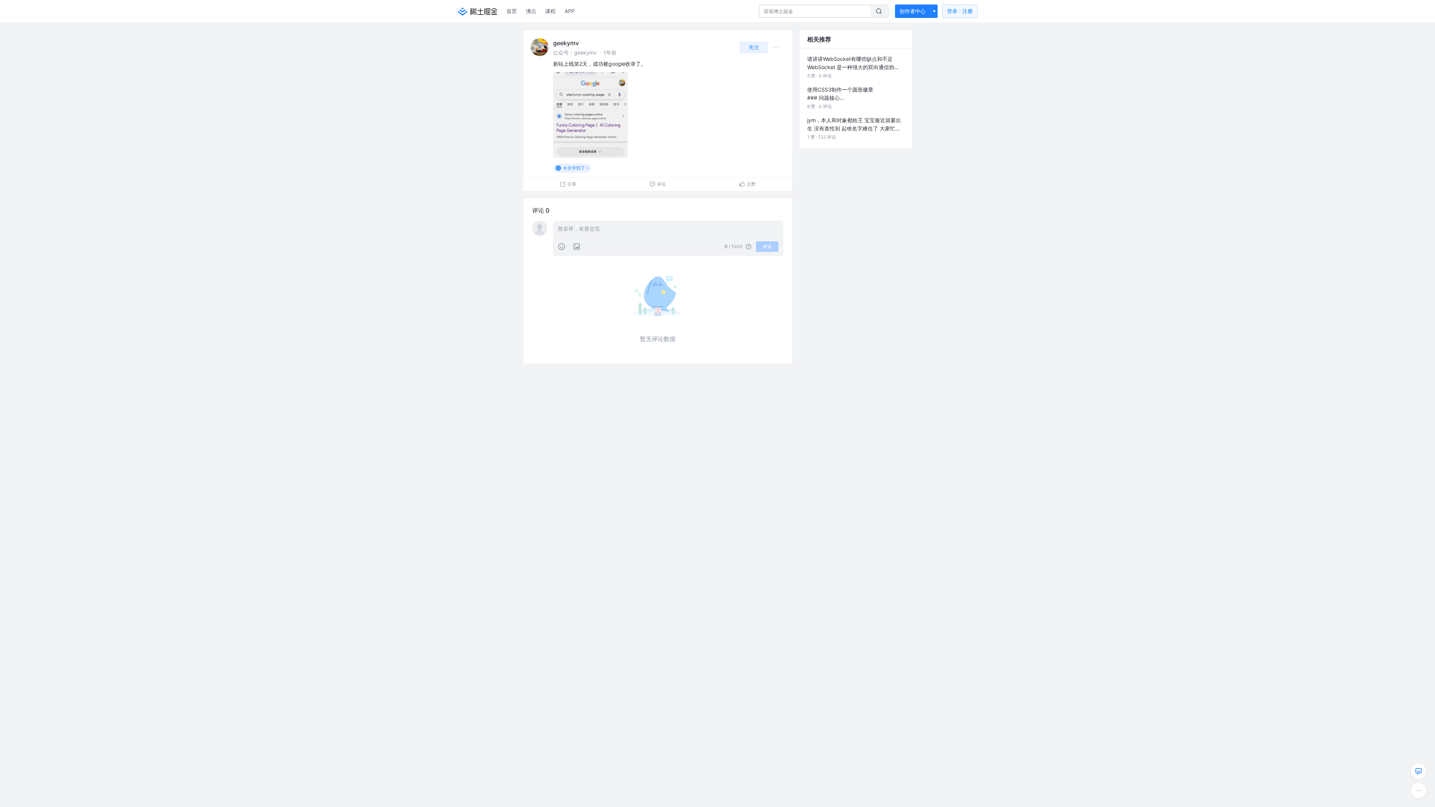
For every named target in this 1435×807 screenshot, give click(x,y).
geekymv (566, 43)
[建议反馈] (1418, 771)
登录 (960, 11)
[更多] (1418, 790)
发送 (767, 246)
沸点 (531, 11)
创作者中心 (912, 11)
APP (570, 11)
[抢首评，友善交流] (668, 229)
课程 (550, 11)
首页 (511, 11)
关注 (754, 47)
